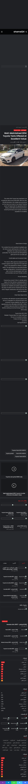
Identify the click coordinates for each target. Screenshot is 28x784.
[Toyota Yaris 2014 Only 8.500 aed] (7, 507)
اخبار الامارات (12, 740)
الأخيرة (14, 563)
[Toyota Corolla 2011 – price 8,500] (22, 578)
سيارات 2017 (4, 747)
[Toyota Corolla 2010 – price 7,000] (23, 650)
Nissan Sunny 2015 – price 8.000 (9, 642)
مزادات (24, 664)
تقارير (25, 675)
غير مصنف (24, 662)
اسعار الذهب (24, 742)
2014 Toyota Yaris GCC (19, 450)
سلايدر (24, 666)
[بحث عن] (26, 32)
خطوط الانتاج (18, 127)
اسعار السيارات (14, 745)
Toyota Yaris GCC (20, 456)
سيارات (10, 747)
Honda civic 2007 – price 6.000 (17, 624)
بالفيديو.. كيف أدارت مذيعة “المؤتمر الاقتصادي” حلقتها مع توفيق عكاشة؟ (10, 568)
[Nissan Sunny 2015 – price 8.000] (23, 644)
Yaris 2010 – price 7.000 (11, 629)
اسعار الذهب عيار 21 (7, 742)
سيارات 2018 (23, 750)
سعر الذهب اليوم (17, 747)
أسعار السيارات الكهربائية (21, 740)
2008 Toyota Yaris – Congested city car (8, 526)
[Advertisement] (14, 14)
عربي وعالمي (23, 673)
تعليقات (5, 563)
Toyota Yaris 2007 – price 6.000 (21, 513)
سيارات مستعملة (17, 130)
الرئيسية (24, 127)
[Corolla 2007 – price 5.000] (22, 591)
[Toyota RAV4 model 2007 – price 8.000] (22, 597)
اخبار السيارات (23, 671)
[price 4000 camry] (21, 521)
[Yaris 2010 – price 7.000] (23, 631)
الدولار (8, 745)
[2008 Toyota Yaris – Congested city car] (7, 521)
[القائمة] (2, 32)
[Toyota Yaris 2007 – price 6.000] (21, 507)
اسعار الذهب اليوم (16, 742)
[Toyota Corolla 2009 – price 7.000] (22, 585)
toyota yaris (9, 453)
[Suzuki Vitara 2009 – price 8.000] (14, 730)
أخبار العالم (23, 680)
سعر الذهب (24, 747)
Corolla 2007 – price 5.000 (10, 589)
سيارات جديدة (16, 750)
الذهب (4, 745)
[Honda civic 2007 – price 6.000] (5, 719)
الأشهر (23, 563)
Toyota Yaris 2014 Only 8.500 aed (7, 513)
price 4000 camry (22, 526)
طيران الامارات (5, 750)
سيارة (11, 750)
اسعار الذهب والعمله (22, 745)
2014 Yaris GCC (21, 453)
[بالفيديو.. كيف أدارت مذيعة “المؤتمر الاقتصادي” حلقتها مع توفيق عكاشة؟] (22, 571)
